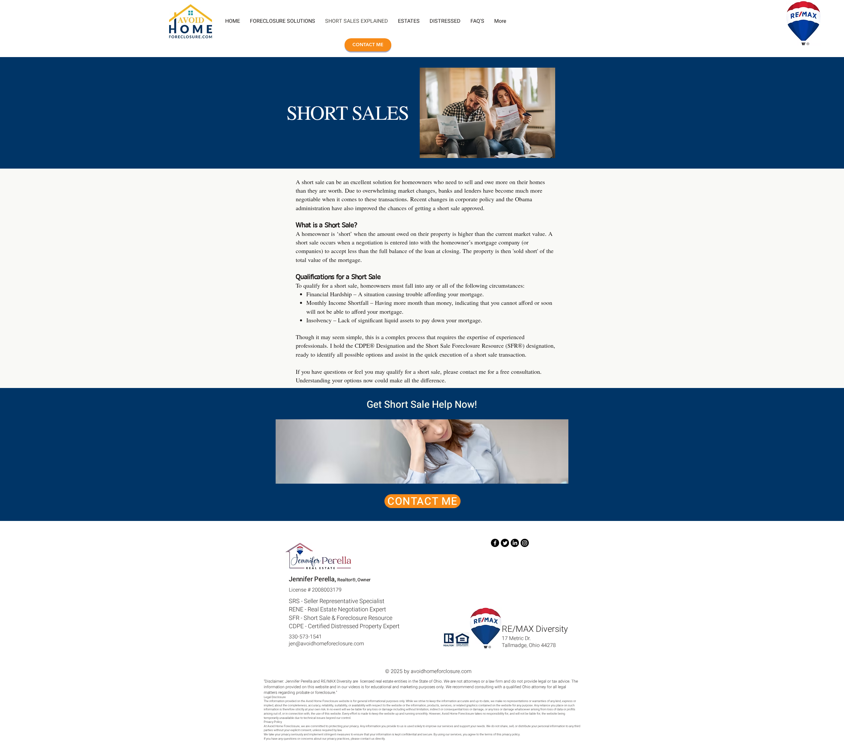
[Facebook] (495, 543)
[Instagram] (525, 543)
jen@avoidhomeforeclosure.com (326, 644)
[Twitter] (505, 543)
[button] (477, 21)
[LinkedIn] (515, 543)
